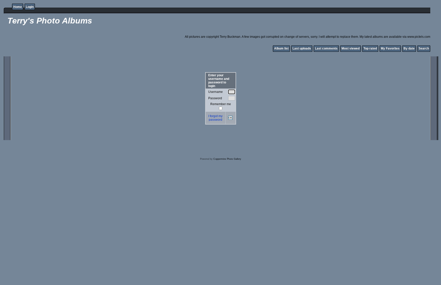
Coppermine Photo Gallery (227, 159)
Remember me (220, 104)
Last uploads (301, 48)
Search (424, 48)
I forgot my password (215, 117)
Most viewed (350, 48)
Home (17, 7)
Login (30, 7)
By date (409, 48)
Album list (281, 48)
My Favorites (390, 48)
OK (230, 117)
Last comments (326, 48)
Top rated (370, 48)
